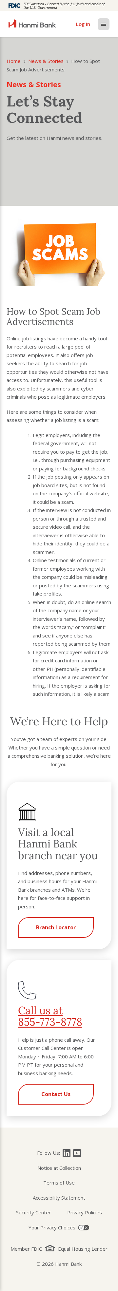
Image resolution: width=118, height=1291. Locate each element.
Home (14, 61)
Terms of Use (59, 1182)
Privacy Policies (84, 1212)
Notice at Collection (59, 1168)
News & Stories (46, 61)
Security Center (33, 1212)
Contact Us (55, 1094)
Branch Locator (56, 927)
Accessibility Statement (59, 1197)
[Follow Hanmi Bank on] (66, 1153)
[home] (32, 24)
